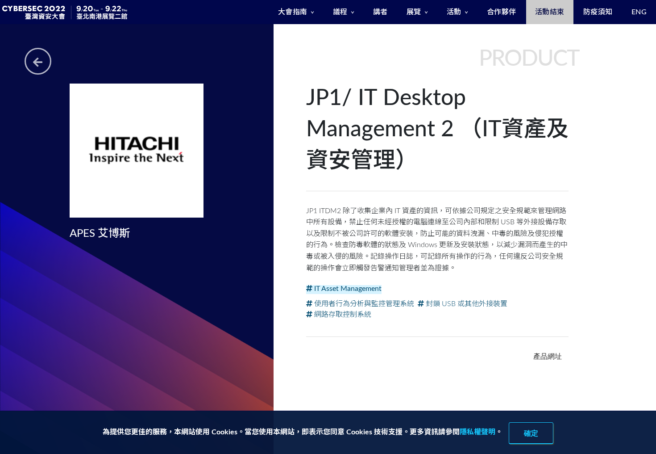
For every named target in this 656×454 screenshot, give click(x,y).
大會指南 (292, 12)
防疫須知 (598, 12)
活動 (454, 12)
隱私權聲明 (477, 432)
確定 (531, 433)
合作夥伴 (501, 12)
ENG (639, 12)
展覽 (414, 12)
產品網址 (547, 356)
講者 (380, 12)
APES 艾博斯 (100, 233)
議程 (340, 12)
